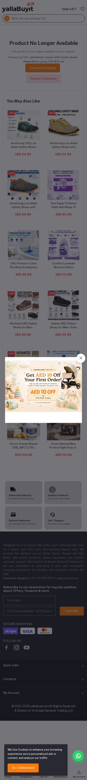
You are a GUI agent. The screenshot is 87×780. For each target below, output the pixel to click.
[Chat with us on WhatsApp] (78, 755)
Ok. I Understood (23, 767)
